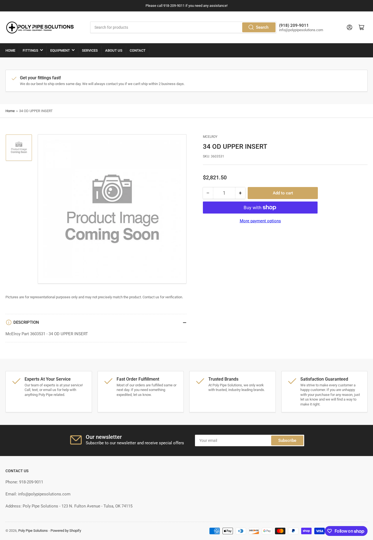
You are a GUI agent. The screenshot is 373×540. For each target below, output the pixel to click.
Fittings (30, 50)
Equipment (60, 50)
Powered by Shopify (66, 531)
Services (90, 50)
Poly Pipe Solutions (33, 531)
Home (10, 50)
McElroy (210, 137)
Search (262, 27)
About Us (113, 50)
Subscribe (287, 440)
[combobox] (183, 27)
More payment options (260, 220)
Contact (138, 50)
